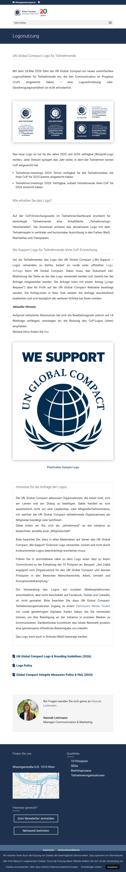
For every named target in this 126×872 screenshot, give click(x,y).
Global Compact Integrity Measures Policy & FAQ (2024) (54, 675)
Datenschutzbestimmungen (64, 867)
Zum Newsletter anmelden (36, 818)
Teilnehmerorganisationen (87, 775)
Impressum (48, 850)
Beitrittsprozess (81, 770)
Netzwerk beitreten (36, 831)
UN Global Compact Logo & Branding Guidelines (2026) (53, 656)
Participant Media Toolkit (93, 606)
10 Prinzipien (79, 761)
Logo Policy (24, 665)
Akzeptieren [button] (112, 867)
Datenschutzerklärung (69, 850)
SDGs (74, 766)
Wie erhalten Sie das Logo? (32, 200)
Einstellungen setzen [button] (91, 867)
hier (46, 332)
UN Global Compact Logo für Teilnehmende (45, 56)
